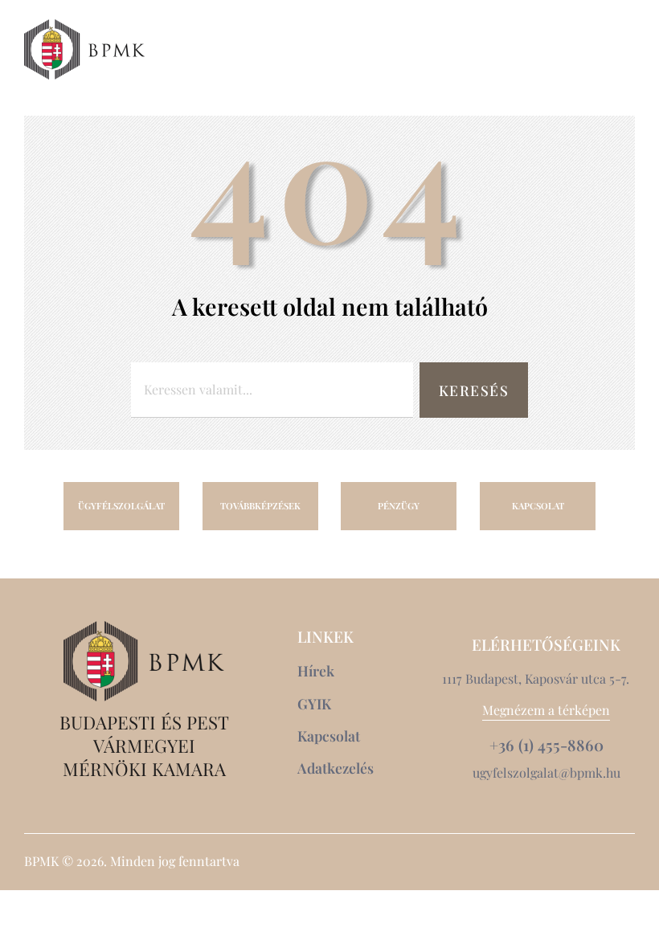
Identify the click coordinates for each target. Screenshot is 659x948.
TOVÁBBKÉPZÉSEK (260, 506)
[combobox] (272, 390)
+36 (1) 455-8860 (546, 745)
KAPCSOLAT (538, 506)
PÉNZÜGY (399, 506)
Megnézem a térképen (546, 709)
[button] (592, 49)
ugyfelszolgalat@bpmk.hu (546, 772)
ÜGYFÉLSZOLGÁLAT (121, 506)
